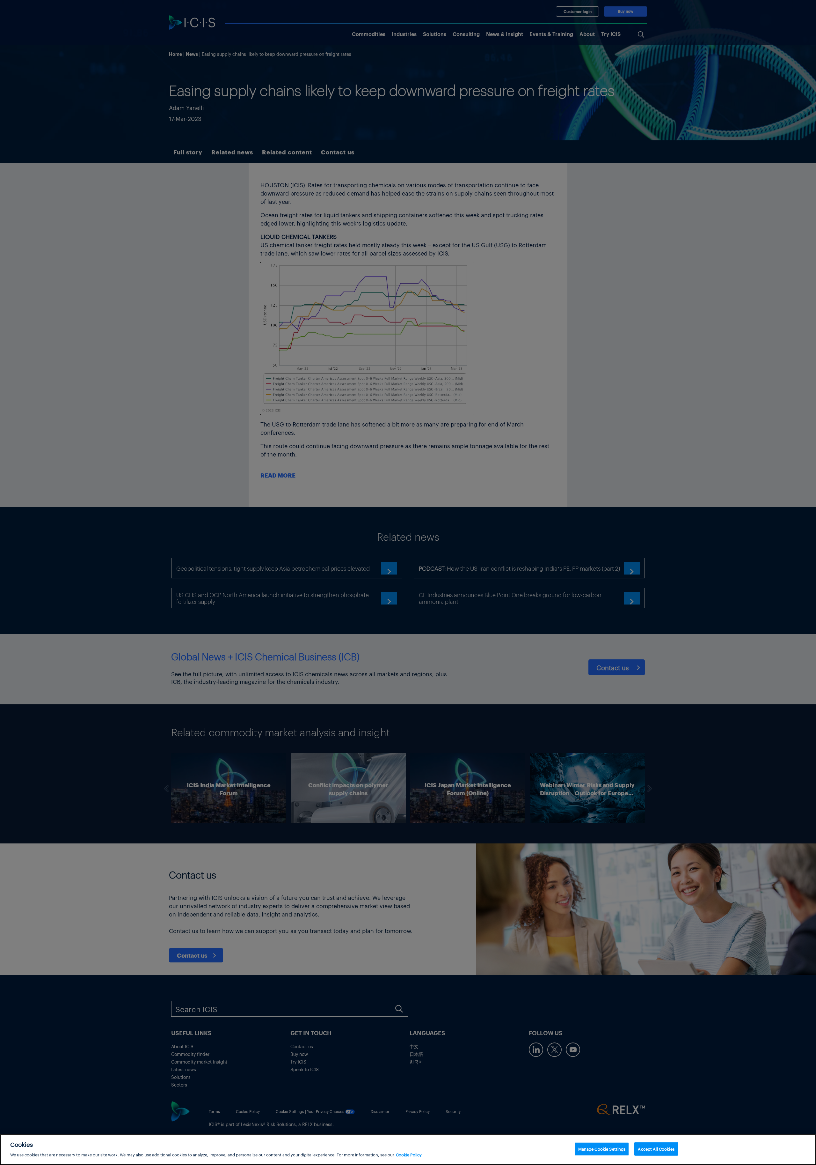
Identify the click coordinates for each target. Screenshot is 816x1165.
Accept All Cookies (656, 1149)
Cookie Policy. (409, 1154)
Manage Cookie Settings (602, 1149)
